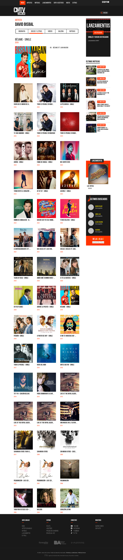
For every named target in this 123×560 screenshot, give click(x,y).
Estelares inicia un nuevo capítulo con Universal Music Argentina (103, 117)
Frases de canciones (52, 531)
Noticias (37, 3)
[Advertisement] (98, 145)
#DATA (68, 3)
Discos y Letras (36, 31)
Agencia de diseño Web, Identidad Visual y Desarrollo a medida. (63, 555)
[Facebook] (108, 2)
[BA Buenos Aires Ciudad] (60, 542)
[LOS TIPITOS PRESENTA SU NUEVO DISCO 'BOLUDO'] (91, 81)
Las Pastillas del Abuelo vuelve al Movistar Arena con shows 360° (103, 71)
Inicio (22, 3)
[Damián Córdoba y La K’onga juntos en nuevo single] (91, 128)
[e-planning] (78, 542)
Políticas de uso (82, 552)
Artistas (29, 3)
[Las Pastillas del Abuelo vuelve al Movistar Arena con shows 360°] (91, 70)
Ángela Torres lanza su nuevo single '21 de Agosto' (103, 105)
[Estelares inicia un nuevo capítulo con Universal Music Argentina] (91, 116)
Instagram (77, 528)
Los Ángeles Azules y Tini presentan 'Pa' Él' (103, 93)
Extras (74, 3)
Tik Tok (75, 533)
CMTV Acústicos (59, 3)
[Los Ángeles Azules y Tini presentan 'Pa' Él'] (91, 93)
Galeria (61, 31)
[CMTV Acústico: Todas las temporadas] (98, 25)
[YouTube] (103, 2)
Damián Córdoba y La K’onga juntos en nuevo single (102, 129)
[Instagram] (104, 2)
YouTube (76, 526)
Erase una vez (50, 533)
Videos (50, 31)
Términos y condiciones (71, 552)
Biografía (22, 31)
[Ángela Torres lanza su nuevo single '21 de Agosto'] (91, 104)
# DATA (48, 526)
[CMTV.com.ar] (21, 11)
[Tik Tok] (106, 2)
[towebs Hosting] (43, 542)
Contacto (98, 528)
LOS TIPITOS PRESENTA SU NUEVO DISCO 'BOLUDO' (102, 82)
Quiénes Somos (99, 526)
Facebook (76, 531)
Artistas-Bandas (27, 528)
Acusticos (49, 528)
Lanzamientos (46, 3)
